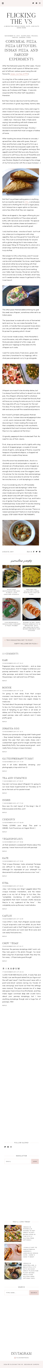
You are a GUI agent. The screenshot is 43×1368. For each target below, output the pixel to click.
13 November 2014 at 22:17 (12, 946)
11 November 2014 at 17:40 (12, 803)
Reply (4, 680)
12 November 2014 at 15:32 (12, 842)
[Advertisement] (21, 1064)
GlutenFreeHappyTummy (18, 759)
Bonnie (7, 688)
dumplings (25, 36)
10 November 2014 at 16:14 (12, 731)
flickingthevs (23, 1357)
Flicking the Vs (21, 19)
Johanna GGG (11, 729)
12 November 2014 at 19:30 (12, 861)
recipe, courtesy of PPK (19, 74)
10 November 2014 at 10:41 (12, 663)
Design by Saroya (31, 1364)
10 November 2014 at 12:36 (12, 690)
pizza (28, 37)
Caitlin (7, 916)
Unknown (8, 820)
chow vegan (10, 943)
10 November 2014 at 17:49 (12, 761)
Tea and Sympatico (14, 778)
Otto (26, 202)
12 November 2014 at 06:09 (13, 822)
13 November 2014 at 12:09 (12, 919)
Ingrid (6, 800)
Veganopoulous (12, 839)
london (22, 37)
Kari (5, 660)
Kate (5, 858)
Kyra (5, 883)
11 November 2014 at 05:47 (12, 781)
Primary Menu (2, 3)
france (34, 36)
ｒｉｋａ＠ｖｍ (11, 969)
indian (15, 37)
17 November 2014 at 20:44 (13, 972)
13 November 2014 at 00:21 (12, 886)
